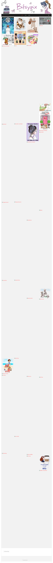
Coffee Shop (5, 529)
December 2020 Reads (19, 200)
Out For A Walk (43, 297)
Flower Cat (30, 452)
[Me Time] (45, 415)
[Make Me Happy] (45, 462)
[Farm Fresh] (45, 337)
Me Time (41, 453)
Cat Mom (4, 451)
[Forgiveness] (33, 258)
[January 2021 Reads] (8, 84)
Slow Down (42, 24)
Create (29, 43)
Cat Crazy (29, 532)
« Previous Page (6, 551)
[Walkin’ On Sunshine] (45, 509)
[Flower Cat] (33, 414)
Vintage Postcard (6, 278)
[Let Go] (45, 107)
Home (22, 15)
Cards (29, 15)
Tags (25, 15)
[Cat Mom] (8, 413)
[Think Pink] (33, 84)
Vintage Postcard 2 (18, 278)
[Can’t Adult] (20, 474)
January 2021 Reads (6, 122)
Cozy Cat (17, 29)
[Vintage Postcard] (8, 240)
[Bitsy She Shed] (33, 336)
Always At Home (6, 373)
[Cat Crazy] (33, 494)
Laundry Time (17, 356)
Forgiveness (30, 296)
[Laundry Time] (20, 318)
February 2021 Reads (19, 44)
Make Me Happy (43, 468)
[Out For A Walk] (45, 293)
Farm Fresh (42, 375)
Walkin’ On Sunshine (44, 547)
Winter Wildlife (30, 454)
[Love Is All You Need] (8, 39)
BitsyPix (26, 560)
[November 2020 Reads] (33, 180)
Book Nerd (5, 200)
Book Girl (29, 140)
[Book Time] (20, 396)
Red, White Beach (6, 372)
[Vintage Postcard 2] (20, 240)
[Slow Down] (45, 21)
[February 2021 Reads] (20, 38)
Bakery (41, 286)
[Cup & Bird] (45, 170)
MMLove (41, 102)
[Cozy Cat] (20, 23)
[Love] (20, 84)
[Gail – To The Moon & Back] (8, 25)
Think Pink (30, 122)
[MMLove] (45, 64)
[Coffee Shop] (8, 491)
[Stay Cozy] (33, 25)
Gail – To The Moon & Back (7, 33)
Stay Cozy (29, 32)
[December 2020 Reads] (20, 162)
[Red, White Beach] (8, 365)
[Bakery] (45, 248)
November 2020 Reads (32, 218)
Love (16, 122)
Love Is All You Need (7, 44)
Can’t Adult (17, 512)
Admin (29, 560)
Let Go (41, 110)
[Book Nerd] (8, 162)
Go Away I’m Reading (44, 130)
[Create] (33, 39)
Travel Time (5, 357)
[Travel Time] (8, 319)
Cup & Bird (42, 208)
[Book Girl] (33, 132)
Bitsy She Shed (30, 374)
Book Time (17, 434)
